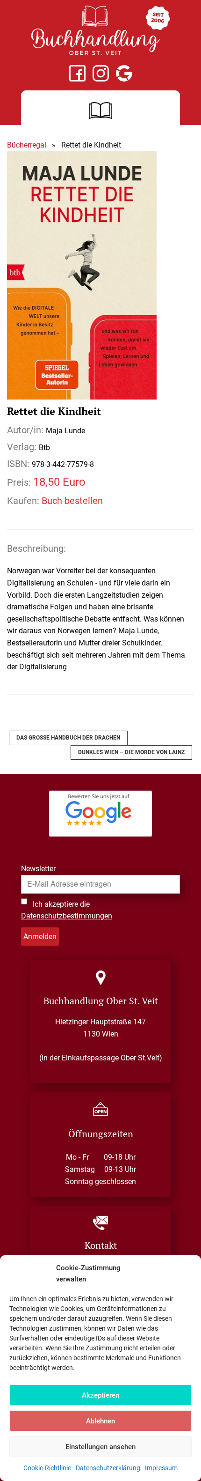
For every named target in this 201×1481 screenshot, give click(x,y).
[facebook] (77, 73)
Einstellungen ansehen (100, 1447)
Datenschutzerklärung (108, 1468)
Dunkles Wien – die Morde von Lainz (131, 752)
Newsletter (38, 868)
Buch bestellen (72, 500)
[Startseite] (100, 30)
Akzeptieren (100, 1395)
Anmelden (40, 936)
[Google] (124, 73)
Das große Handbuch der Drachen (68, 737)
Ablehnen (100, 1421)
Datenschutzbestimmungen (66, 915)
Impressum (161, 1468)
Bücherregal (26, 145)
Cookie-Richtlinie (47, 1468)
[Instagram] (101, 73)
